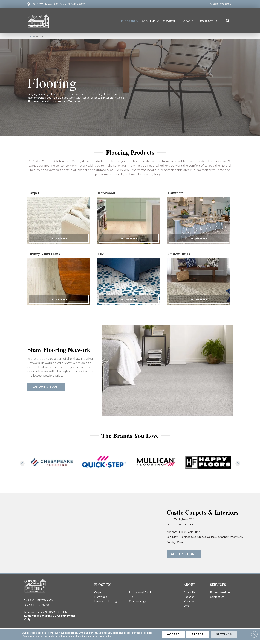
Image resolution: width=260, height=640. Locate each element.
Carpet (98, 592)
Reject (198, 634)
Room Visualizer (220, 592)
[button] (137, 21)
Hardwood (100, 596)
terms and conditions (77, 636)
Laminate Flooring (105, 601)
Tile (131, 596)
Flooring (128, 21)
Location (188, 21)
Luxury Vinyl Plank (140, 592)
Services (168, 21)
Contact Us (208, 21)
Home (30, 36)
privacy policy (48, 636)
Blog (187, 605)
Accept (173, 634)
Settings (224, 634)
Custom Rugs (137, 601)
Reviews (189, 601)
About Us (148, 21)
